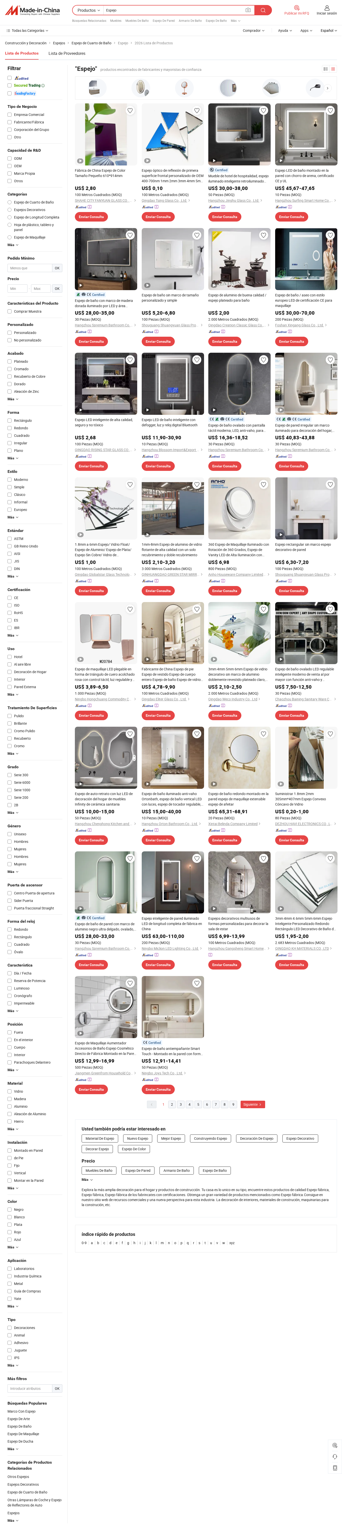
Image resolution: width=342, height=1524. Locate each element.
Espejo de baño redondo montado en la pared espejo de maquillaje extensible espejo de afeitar (238, 799)
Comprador (252, 30)
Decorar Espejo (97, 1149)
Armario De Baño (190, 21)
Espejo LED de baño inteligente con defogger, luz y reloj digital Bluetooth (170, 422)
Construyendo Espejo (210, 1138)
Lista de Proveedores (67, 53)
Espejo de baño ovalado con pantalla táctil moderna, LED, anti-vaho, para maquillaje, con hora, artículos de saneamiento (236, 428)
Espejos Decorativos (23, 1484)
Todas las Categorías (28, 30)
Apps (304, 30)
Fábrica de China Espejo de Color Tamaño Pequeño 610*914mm (100, 173)
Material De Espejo (100, 1138)
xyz (232, 1242)
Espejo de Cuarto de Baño (27, 1492)
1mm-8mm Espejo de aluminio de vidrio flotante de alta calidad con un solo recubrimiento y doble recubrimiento (172, 549)
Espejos (14, 1512)
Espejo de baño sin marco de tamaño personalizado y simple (170, 298)
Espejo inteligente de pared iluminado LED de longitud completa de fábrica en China (172, 923)
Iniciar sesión (327, 13)
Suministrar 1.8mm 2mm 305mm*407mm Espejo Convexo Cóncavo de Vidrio (300, 799)
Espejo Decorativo (300, 1138)
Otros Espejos (18, 1476)
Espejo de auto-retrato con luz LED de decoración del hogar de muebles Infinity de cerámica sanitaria (104, 799)
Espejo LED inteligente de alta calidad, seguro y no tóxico (104, 422)
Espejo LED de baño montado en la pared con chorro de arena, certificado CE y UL (304, 175)
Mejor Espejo (171, 1138)
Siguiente (250, 1104)
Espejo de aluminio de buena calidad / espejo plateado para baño (237, 298)
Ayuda (283, 30)
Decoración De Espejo (256, 1138)
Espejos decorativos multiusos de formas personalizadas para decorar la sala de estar (238, 923)
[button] (328, 88)
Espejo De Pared (164, 21)
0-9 (84, 1242)
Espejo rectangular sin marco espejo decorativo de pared (303, 547)
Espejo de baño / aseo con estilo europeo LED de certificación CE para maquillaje (303, 300)
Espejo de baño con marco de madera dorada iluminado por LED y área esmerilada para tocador (104, 303)
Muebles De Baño (137, 21)
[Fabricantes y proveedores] (32, 10)
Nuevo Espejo (137, 1138)
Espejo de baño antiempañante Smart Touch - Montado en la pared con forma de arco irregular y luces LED (172, 1051)
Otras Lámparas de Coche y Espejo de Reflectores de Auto (35, 1502)
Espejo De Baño (216, 21)
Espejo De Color (134, 1149)
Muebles (115, 21)
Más (85, 1180)
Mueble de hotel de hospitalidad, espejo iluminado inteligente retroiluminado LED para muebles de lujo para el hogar (238, 178)
